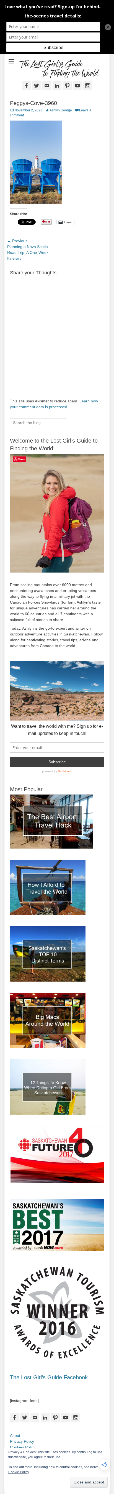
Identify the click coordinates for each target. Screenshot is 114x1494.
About (15, 1435)
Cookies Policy (22, 1447)
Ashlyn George (61, 110)
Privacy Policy (22, 1441)
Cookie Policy (18, 1472)
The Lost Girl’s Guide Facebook (49, 1377)
